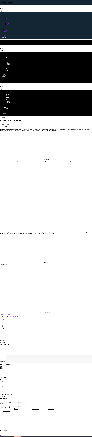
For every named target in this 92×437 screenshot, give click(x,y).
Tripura (7, 24)
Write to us (4, 77)
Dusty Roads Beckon (16, 316)
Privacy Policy (4, 433)
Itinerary (16, 409)
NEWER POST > (3, 342)
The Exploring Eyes (6, 3)
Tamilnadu (7, 23)
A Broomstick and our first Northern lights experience (7, 338)
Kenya (5, 35)
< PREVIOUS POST (3, 336)
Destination (4, 16)
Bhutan (5, 34)
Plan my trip (4, 37)
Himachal (7, 97)
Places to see (35, 409)
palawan (27, 409)
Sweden (5, 31)
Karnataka (7, 21)
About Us (3, 15)
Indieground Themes (17, 436)
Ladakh (7, 58)
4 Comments (6, 126)
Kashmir (7, 19)
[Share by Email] (3, 324)
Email (1, 367)
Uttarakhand (8, 25)
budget (4, 409)
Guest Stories (4, 38)
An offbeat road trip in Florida (4, 344)
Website (1, 368)
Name (1, 366)
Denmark (5, 30)
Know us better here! (3, 430)
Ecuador (5, 65)
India (5, 17)
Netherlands (6, 32)
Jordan (5, 71)
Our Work (3, 36)
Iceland (5, 29)
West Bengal (8, 64)
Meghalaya (7, 22)
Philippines (6, 33)
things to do (51, 409)
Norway (5, 28)
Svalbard (5, 27)
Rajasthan (7, 18)
